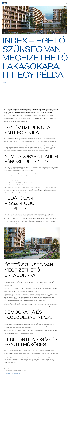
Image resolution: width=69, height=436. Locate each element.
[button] (66, 3)
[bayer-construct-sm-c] (4, 3)
